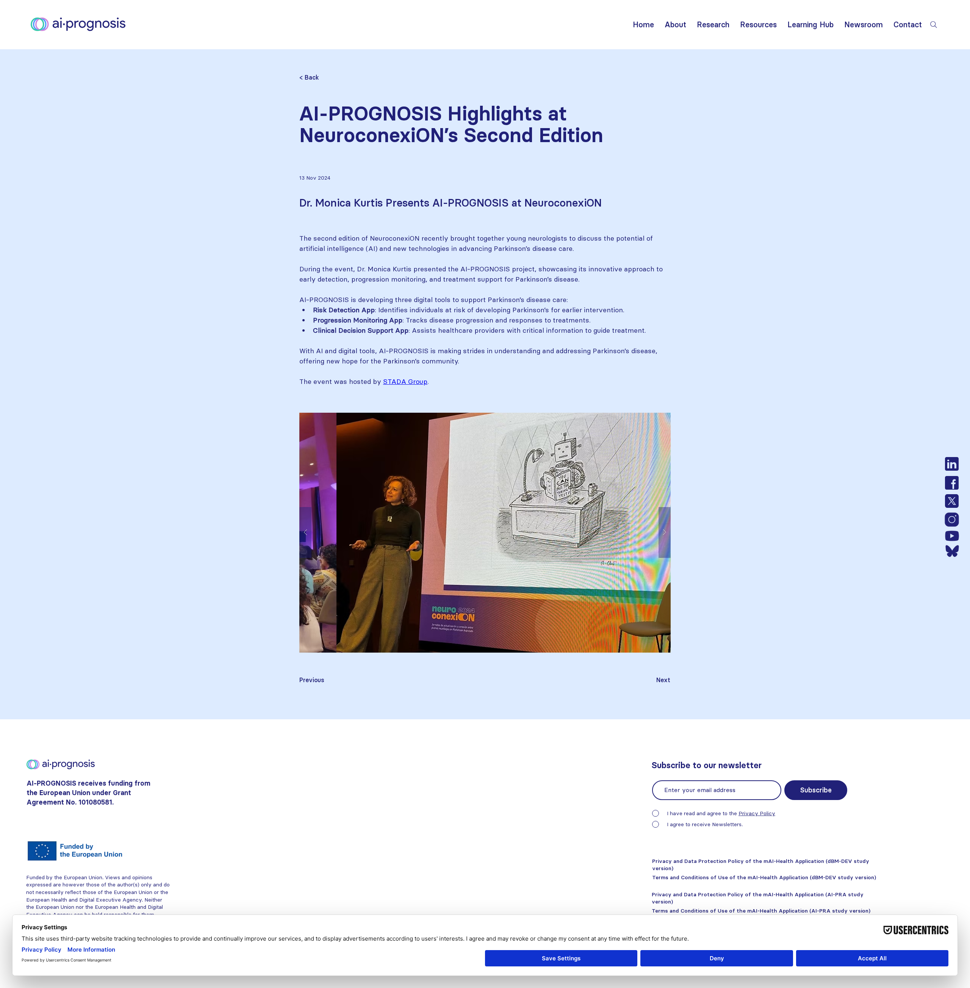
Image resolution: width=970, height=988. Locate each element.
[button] (675, 24)
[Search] (934, 25)
